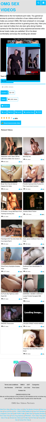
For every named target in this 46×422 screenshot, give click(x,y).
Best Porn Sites (5, 409)
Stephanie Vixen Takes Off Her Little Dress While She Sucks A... (11, 158)
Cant (4, 112)
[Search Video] (38, 2)
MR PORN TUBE (19, 413)
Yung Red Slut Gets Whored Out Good (33, 350)
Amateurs (6, 106)
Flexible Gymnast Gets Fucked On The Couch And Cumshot (33, 185)
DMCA (22, 385)
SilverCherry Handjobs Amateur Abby (10, 267)
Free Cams (35, 387)
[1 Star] (2, 118)
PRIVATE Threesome (7, 323)
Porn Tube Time (5, 416)
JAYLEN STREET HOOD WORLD (33, 323)
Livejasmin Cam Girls (6, 413)
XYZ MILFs (26, 418)
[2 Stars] (4, 118)
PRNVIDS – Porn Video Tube (33, 416)
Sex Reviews (9, 387)
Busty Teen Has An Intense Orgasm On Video (9, 185)
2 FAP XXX (18, 387)
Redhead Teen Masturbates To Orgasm (32, 267)
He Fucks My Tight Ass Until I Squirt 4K (9, 295)
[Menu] (43, 2)
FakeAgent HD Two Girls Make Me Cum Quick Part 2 (11, 240)
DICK (11, 112)
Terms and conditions (11, 385)
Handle (19, 112)
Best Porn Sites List (17, 409)
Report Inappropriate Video (12, 123)
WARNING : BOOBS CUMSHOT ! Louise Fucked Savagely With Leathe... (33, 296)
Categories (35, 385)
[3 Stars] (6, 118)
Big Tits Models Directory (31, 409)
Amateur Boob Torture (29, 211)
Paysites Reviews (39, 413)
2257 (28, 385)
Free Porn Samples (39, 411)
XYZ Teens (33, 418)
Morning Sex (27, 156)
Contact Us (21, 390)
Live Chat (27, 387)
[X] (39, 45)
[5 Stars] (11, 118)
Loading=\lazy (29, 112)
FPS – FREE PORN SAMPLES (22, 411)
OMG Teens (29, 413)
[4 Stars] (9, 118)
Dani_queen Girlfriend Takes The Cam (33, 240)
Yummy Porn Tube (24, 420)
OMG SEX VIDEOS (10, 7)
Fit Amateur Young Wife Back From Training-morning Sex (11, 212)
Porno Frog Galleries (17, 416)
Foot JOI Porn (8, 411)
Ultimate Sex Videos (15, 418)
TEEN (39, 112)
